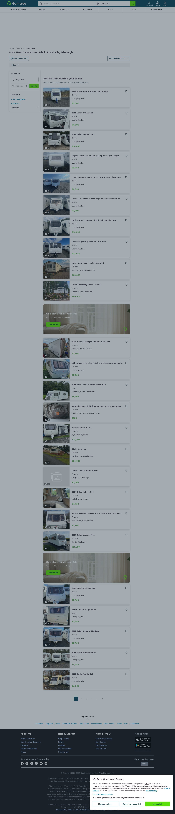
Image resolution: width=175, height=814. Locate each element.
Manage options (105, 804)
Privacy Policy (151, 791)
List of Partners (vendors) (103, 794)
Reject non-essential (132, 804)
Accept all (157, 804)
